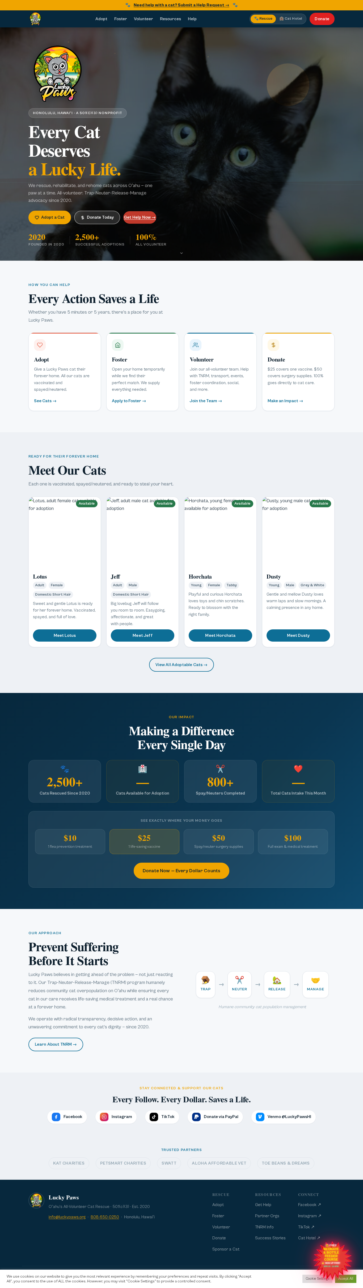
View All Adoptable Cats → (181, 664)
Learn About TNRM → (56, 1044)
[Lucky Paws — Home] (35, 19)
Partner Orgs (267, 1216)
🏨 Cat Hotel (290, 19)
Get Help (263, 1204)
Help (192, 18)
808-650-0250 (105, 1217)
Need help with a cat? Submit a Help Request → (181, 5)
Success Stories (270, 1238)
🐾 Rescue (263, 19)
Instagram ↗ (309, 1216)
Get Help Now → (140, 217)
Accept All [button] (345, 1279)
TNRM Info (264, 1227)
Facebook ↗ (309, 1204)
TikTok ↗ (306, 1227)
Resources (170, 18)
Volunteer (143, 18)
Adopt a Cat (53, 217)
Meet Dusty (298, 635)
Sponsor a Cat (225, 1249)
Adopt (101, 18)
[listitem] (64, 372)
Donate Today (100, 217)
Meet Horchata (220, 635)
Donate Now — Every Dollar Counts (182, 871)
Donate (322, 18)
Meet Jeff (142, 635)
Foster (120, 18)
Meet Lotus (65, 635)
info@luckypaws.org (67, 1217)
